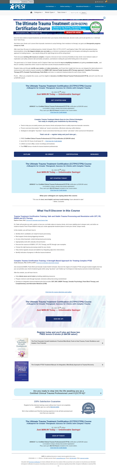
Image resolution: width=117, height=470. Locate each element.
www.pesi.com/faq (84, 458)
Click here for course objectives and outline (58, 292)
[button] (104, 18)
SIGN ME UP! (58, 319)
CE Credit (49, 154)
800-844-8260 (55, 407)
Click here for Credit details (58, 112)
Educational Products (82, 6)
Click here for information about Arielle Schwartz (48, 262)
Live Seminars (50, 6)
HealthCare (25, 2)
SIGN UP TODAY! (58, 436)
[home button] (31, 13)
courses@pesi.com (60, 458)
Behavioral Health (15, 2)
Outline (26, 154)
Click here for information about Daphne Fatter (37, 220)
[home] (18, 7)
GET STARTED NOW (58, 100)
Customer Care (99, 6)
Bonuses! (95, 154)
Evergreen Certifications (34, 462)
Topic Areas (61, 12)
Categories (37, 12)
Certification (72, 154)
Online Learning (65, 6)
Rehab (31, 2)
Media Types (49, 12)
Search (84, 13)
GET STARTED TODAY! (58, 178)
